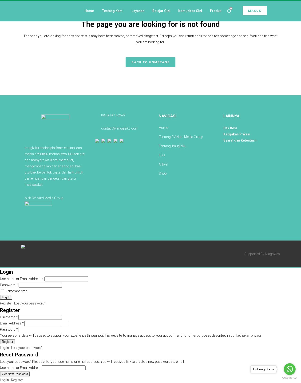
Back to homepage (150, 62)
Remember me (16, 291)
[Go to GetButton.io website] (289, 378)
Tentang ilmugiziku (172, 146)
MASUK (254, 10)
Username (9, 317)
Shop (163, 173)
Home (163, 128)
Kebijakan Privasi (236, 134)
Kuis (162, 155)
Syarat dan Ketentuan (240, 140)
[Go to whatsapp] (290, 369)
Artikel (163, 164)
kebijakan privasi (248, 335)
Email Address (12, 323)
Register (6, 303)
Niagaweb (272, 254)
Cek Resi (230, 128)
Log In (4, 348)
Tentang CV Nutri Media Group (181, 137)
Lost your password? (30, 303)
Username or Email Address (22, 279)
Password (9, 285)
